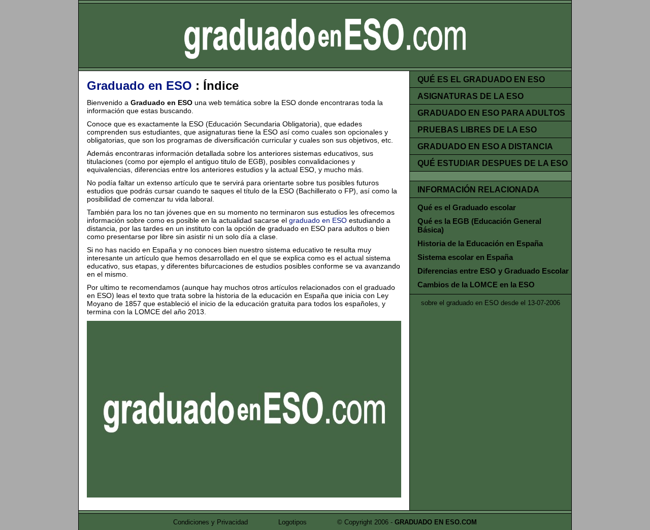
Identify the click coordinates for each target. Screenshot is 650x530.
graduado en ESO (318, 220)
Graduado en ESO (139, 85)
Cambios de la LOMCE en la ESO (476, 284)
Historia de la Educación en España (480, 243)
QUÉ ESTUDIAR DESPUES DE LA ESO (492, 163)
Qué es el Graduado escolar (466, 207)
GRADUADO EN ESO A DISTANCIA (485, 146)
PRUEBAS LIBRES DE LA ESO (477, 129)
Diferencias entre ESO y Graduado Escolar (493, 271)
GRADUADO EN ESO (325, 36)
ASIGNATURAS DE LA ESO (470, 96)
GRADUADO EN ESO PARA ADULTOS (491, 113)
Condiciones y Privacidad (210, 522)
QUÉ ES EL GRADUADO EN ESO (481, 79)
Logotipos (292, 522)
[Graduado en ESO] (244, 495)
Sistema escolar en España (465, 257)
